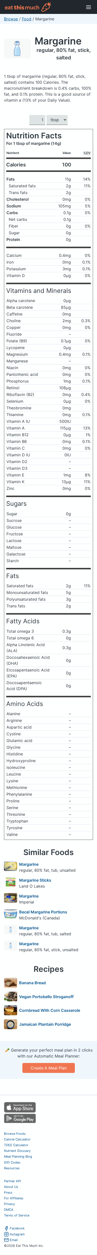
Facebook (17, 1228)
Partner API (12, 1181)
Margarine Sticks (35, 880)
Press (8, 1192)
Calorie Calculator (17, 1139)
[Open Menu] (88, 6)
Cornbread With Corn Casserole (49, 1010)
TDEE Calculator (16, 1145)
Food (26, 18)
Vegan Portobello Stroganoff (46, 996)
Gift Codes (12, 1162)
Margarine (58, 41)
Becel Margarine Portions (43, 911)
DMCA (8, 1210)
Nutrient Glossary (17, 1151)
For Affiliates (13, 1198)
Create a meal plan (49, 1067)
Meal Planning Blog (18, 1156)
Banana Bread (32, 982)
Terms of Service (16, 1215)
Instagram (17, 1234)
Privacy (9, 1204)
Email (14, 1240)
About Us (11, 1187)
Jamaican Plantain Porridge (45, 1024)
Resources (12, 1168)
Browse (11, 18)
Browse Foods (15, 1134)
